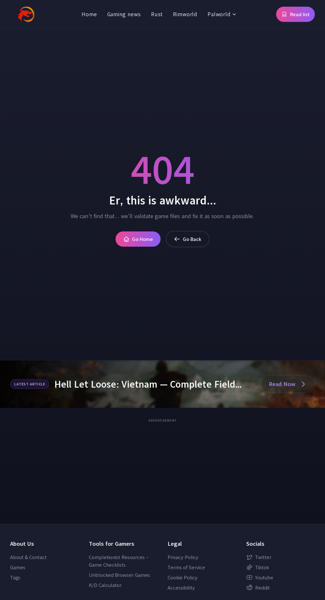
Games (17, 567)
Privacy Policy (183, 557)
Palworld (219, 14)
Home (89, 14)
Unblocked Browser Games (119, 575)
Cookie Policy (182, 577)
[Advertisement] (162, 469)
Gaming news (124, 14)
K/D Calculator (105, 585)
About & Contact (28, 557)
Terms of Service (186, 567)
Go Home (142, 239)
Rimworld (185, 14)
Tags (15, 577)
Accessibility (181, 587)
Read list (300, 14)
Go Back (192, 239)
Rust (157, 14)
